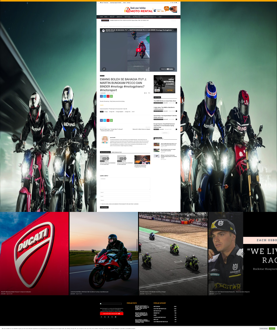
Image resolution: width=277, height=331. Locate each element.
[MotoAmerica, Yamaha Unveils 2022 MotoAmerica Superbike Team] (130, 321)
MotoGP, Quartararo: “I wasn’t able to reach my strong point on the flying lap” (142, 307)
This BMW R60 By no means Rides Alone (165, 101)
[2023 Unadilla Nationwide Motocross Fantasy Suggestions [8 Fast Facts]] (156, 144)
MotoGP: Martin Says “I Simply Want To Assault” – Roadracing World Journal (111, 130)
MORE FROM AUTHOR (117, 152)
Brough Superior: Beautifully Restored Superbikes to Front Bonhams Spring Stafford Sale (164, 125)
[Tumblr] (108, 316)
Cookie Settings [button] (263, 328)
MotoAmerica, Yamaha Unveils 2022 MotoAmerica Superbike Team (142, 321)
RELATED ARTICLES (105, 152)
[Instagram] (173, 3)
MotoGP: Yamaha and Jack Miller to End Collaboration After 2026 (125, 20)
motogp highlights (119, 111)
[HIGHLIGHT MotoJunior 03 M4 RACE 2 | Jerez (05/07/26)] (108, 158)
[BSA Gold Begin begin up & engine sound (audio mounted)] (156, 150)
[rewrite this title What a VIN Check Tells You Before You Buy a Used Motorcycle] (103, 253)
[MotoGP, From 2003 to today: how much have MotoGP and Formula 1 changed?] (130, 314)
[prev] (172, 20)
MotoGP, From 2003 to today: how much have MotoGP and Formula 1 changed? (141, 314)
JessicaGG (103, 93)
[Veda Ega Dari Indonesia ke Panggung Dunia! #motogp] (142, 159)
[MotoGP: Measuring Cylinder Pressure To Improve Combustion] (34, 253)
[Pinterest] (108, 96)
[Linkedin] (105, 316)
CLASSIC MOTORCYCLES (158, 102)
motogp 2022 (111, 111)
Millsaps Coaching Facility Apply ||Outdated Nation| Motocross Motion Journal (169, 156)
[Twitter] (174, 3)
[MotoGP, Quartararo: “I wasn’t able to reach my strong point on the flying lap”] (130, 308)
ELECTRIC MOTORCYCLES (158, 119)
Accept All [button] (272, 328)
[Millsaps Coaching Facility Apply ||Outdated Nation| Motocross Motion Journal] (156, 156)
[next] (175, 20)
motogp (106, 111)
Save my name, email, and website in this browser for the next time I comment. (120, 204)
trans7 (133, 111)
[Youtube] (176, 3)
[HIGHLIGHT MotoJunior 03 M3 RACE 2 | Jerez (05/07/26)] (125, 158)
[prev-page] (101, 170)
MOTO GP (106, 26)
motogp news (127, 111)
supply (101, 105)
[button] (175, 17)
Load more (165, 132)
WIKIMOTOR (156, 129)
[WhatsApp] (111, 96)
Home (101, 26)
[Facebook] (171, 3)
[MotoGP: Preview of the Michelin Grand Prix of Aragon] (173, 253)
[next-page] (103, 170)
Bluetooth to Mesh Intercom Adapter (141, 129)
